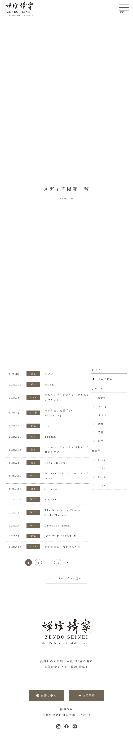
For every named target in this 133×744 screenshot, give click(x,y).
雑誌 (33, 373)
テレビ (34, 397)
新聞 (101, 423)
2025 (102, 459)
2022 (102, 485)
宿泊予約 (88, 695)
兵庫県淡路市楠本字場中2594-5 (66, 715)
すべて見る (105, 379)
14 (57, 562)
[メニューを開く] (124, 7)
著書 (33, 449)
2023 (102, 476)
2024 (102, 468)
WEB (33, 475)
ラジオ (102, 415)
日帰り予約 (49, 695)
